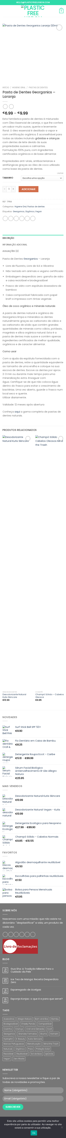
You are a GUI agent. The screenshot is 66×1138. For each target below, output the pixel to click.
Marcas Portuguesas (14, 1043)
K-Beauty (20, 1039)
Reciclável (8, 1053)
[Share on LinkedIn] (32, 218)
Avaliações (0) (11, 251)
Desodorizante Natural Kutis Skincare (14, 696)
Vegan (38, 211)
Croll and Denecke (35, 1029)
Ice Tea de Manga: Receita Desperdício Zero (35, 981)
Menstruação (33, 1043)
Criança (19, 1029)
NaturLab (8, 1049)
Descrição (8, 238)
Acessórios (9, 1019)
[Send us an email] (21, 934)
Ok (33, 1133)
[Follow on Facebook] (5, 934)
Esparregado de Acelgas (26, 989)
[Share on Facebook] (10, 218)
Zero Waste (18, 1058)
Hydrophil (8, 1039)
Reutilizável (22, 1053)
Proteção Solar (43, 1049)
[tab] (33, 238)
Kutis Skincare (35, 1039)
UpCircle (49, 1053)
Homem (54, 1033)
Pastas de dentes (38, 87)
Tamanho (8, 178)
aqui (17, 411)
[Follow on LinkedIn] (32, 934)
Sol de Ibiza (36, 1053)
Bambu (55, 1019)
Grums (43, 1033)
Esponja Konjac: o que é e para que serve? (37, 998)
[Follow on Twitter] (16, 934)
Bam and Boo (41, 1019)
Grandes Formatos (27, 1033)
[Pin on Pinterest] (27, 218)
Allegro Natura (25, 1019)
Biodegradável (11, 1024)
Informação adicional (15, 244)
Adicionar (28, 189)
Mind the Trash (51, 1043)
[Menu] (4, 11)
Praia (30, 1049)
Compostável (45, 1024)
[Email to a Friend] (21, 218)
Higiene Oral (18, 87)
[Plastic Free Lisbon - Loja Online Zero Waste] (33, 11)
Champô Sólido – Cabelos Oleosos (49, 696)
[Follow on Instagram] (10, 934)
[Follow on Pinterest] (27, 934)
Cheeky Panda (28, 1024)
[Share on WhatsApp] (5, 218)
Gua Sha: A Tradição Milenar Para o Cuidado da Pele (32, 970)
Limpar (60, 173)
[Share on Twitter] (16, 218)
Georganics (18, 211)
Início (6, 87)
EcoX (49, 1029)
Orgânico (29, 211)
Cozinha (8, 1029)
